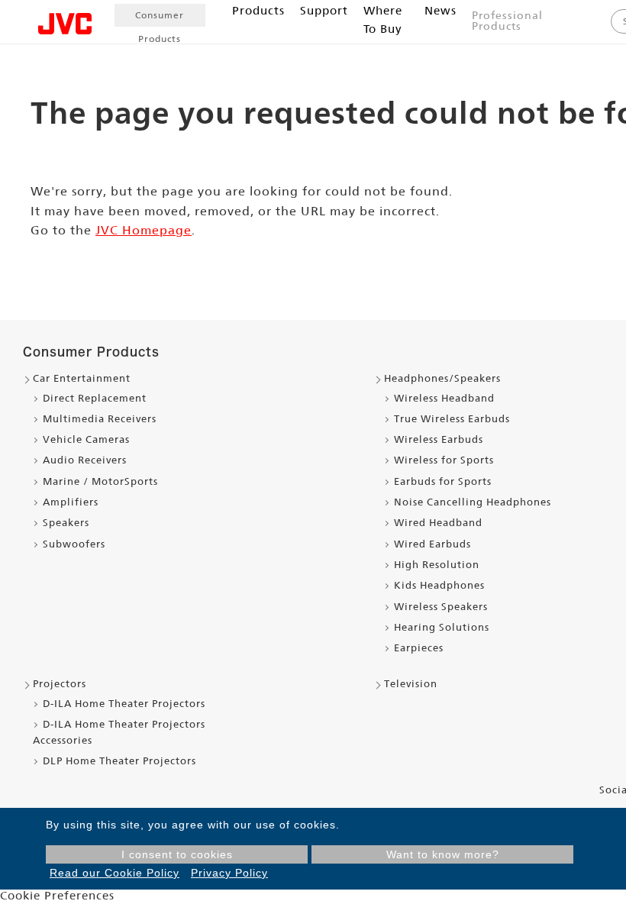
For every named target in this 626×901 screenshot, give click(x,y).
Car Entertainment (82, 378)
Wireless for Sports (444, 460)
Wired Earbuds (432, 544)
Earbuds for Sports (443, 481)
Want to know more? (442, 854)
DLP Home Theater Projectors (119, 761)
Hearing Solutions (441, 627)
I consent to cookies (177, 854)
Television (410, 683)
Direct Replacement (95, 398)
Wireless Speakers (441, 606)
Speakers (66, 522)
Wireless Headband (444, 398)
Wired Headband (438, 522)
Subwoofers (74, 544)
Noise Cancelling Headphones (472, 502)
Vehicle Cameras (86, 439)
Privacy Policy (229, 873)
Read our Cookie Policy (114, 873)
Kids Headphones (439, 585)
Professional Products (507, 20)
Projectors (59, 683)
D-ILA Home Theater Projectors (124, 703)
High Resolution (436, 564)
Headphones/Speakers (442, 378)
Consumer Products (159, 18)
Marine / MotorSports (100, 481)
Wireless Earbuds (438, 439)
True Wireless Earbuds (452, 419)
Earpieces (419, 648)
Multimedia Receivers (99, 419)
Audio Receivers (85, 460)
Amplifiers (70, 502)
